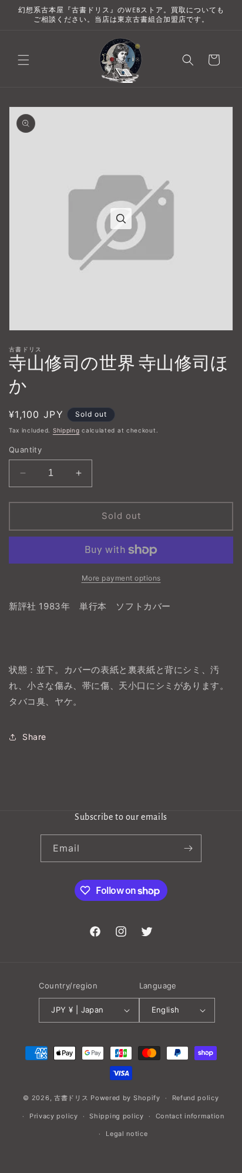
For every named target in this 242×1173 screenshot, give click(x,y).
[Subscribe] (188, 848)
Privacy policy (53, 1116)
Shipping (66, 430)
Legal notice (126, 1134)
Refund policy (195, 1098)
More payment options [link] (121, 578)
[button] (23, 60)
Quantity (25, 449)
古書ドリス (71, 1098)
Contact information (190, 1116)
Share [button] (34, 737)
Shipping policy (116, 1116)
